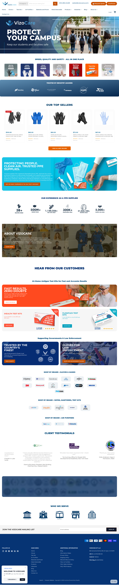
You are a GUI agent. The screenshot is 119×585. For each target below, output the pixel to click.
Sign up (111, 529)
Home (4, 9)
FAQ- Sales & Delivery (66, 564)
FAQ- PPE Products (65, 566)
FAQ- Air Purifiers (65, 562)
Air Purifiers (29, 9)
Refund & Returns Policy (67, 559)
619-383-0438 (64, 3)
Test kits (19, 9)
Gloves (11, 9)
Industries (77, 9)
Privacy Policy (64, 555)
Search (41, 580)
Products (68, 9)
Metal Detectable (57, 9)
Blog (85, 9)
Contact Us (5, 14)
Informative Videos (65, 553)
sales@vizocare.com (80, 3)
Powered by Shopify (74, 580)
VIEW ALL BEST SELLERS (59, 148)
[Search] (55, 3)
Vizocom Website (49, 580)
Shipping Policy (64, 557)
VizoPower (111, 3)
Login (110, 12)
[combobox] (40, 3)
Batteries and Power (42, 9)
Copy (22, 579)
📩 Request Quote (99, 3)
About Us (94, 9)
